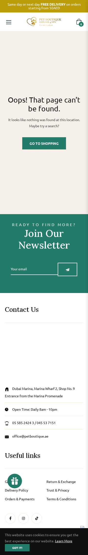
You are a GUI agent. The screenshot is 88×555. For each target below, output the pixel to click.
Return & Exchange (61, 481)
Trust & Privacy (57, 490)
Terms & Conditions (61, 499)
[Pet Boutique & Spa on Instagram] (23, 518)
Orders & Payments (19, 499)
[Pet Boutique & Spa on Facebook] (10, 518)
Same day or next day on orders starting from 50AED (44, 6)
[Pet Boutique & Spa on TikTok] (36, 518)
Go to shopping (44, 143)
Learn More (63, 541)
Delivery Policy (16, 490)
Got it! (17, 548)
